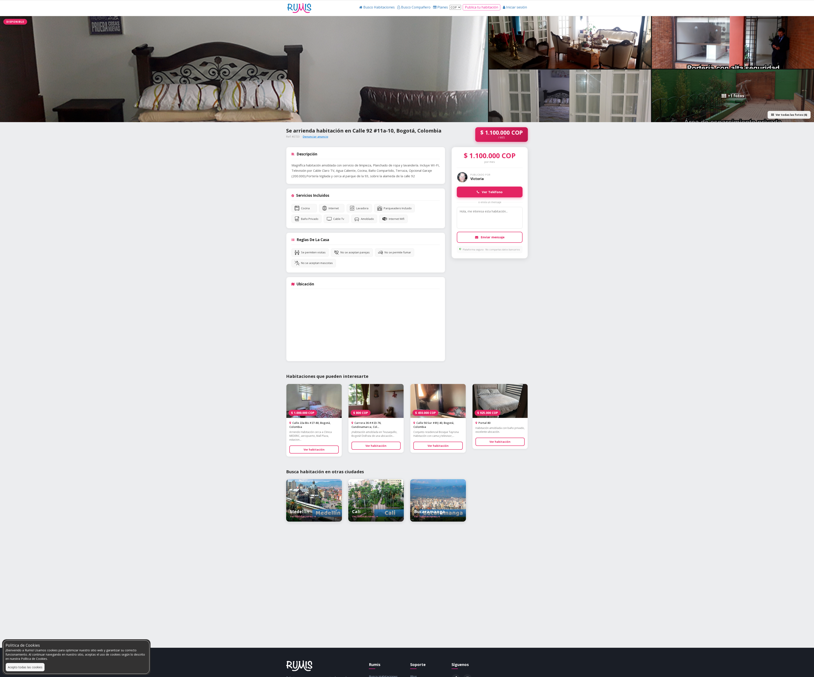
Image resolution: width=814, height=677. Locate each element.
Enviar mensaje (492, 237)
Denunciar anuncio (315, 136)
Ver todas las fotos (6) (791, 115)
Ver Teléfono (492, 192)
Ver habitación (314, 449)
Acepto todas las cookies (25, 667)
